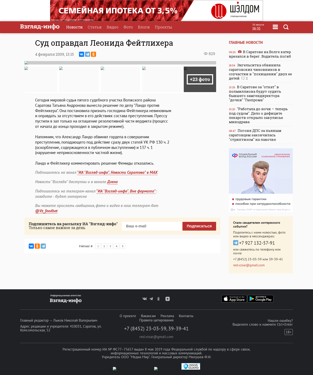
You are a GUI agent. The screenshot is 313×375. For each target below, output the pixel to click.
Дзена (112, 181)
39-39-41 (276, 259)
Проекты (163, 27)
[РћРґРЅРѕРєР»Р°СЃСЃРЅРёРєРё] (93, 54)
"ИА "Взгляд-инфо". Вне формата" (126, 191)
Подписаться (199, 226)
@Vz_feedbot (46, 210)
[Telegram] (87, 54)
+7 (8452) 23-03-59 (247, 259)
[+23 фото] (200, 68)
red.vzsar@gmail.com (249, 265)
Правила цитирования (156, 320)
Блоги (144, 27)
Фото (128, 27)
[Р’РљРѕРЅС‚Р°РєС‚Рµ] (81, 54)
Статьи (95, 27)
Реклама (167, 316)
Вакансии (148, 316)
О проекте (128, 316)
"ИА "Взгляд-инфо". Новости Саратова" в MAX (117, 172)
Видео (112, 27)
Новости (74, 27)
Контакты (186, 316)
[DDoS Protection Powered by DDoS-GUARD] (190, 368)
